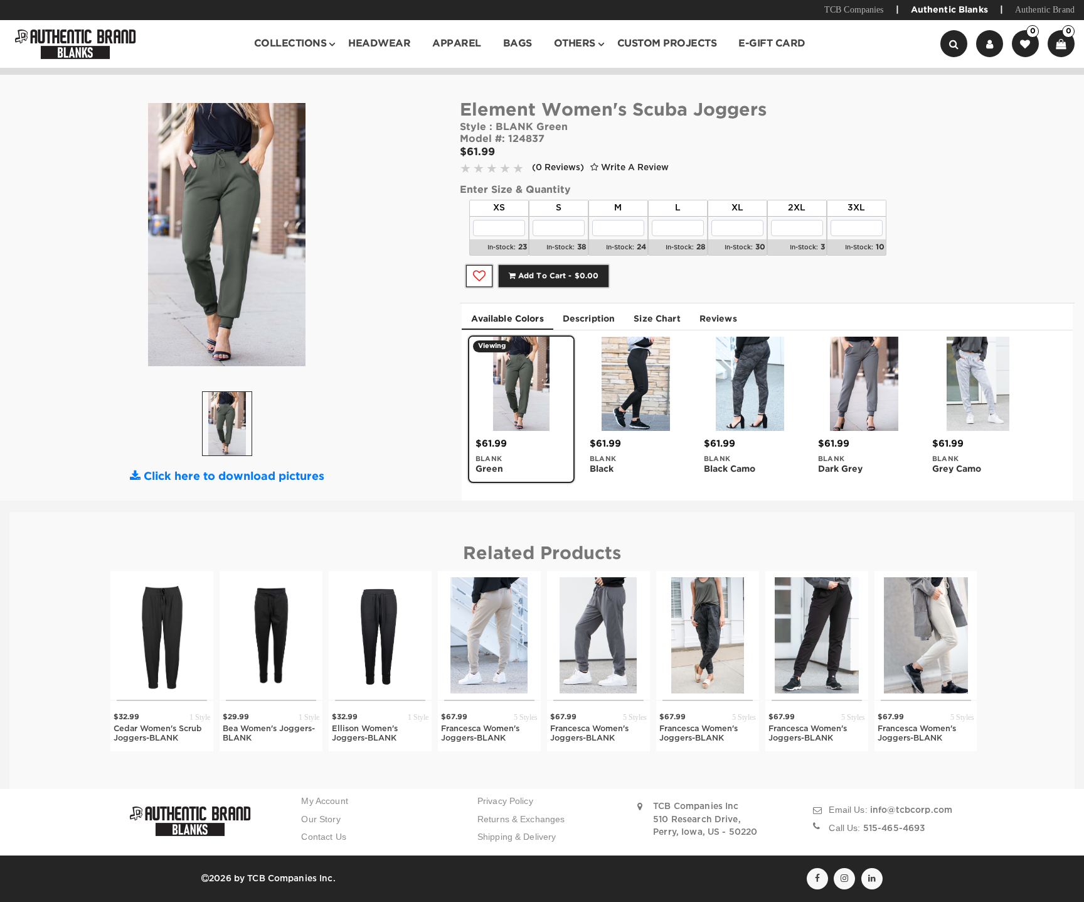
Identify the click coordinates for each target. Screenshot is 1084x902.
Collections (290, 43)
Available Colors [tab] (507, 319)
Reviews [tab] (718, 319)
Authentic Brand (1045, 9)
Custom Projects (667, 43)
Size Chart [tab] (657, 319)
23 (522, 247)
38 (582, 247)
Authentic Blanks (949, 10)
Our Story (320, 819)
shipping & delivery (516, 837)
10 (880, 247)
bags (517, 43)
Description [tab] (589, 319)
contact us (323, 837)
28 (701, 247)
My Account (324, 801)
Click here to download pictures (232, 477)
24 (641, 247)
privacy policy (505, 801)
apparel (456, 43)
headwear (379, 43)
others (574, 43)
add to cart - (557, 276)
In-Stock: (501, 248)
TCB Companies (854, 9)
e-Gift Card (771, 43)
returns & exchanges (521, 819)
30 (760, 247)
